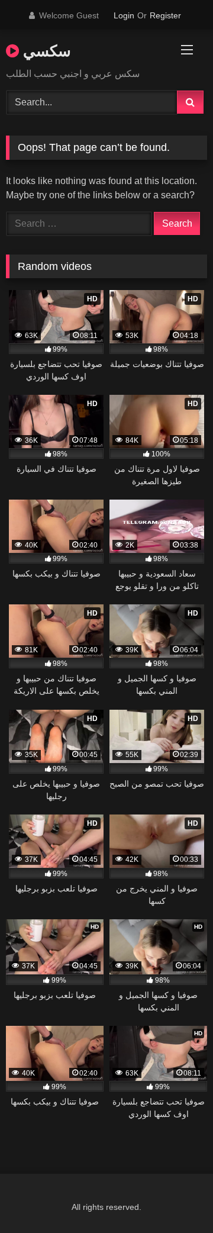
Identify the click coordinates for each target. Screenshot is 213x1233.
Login (124, 15)
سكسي (45, 50)
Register (165, 15)
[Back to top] (176, 1197)
